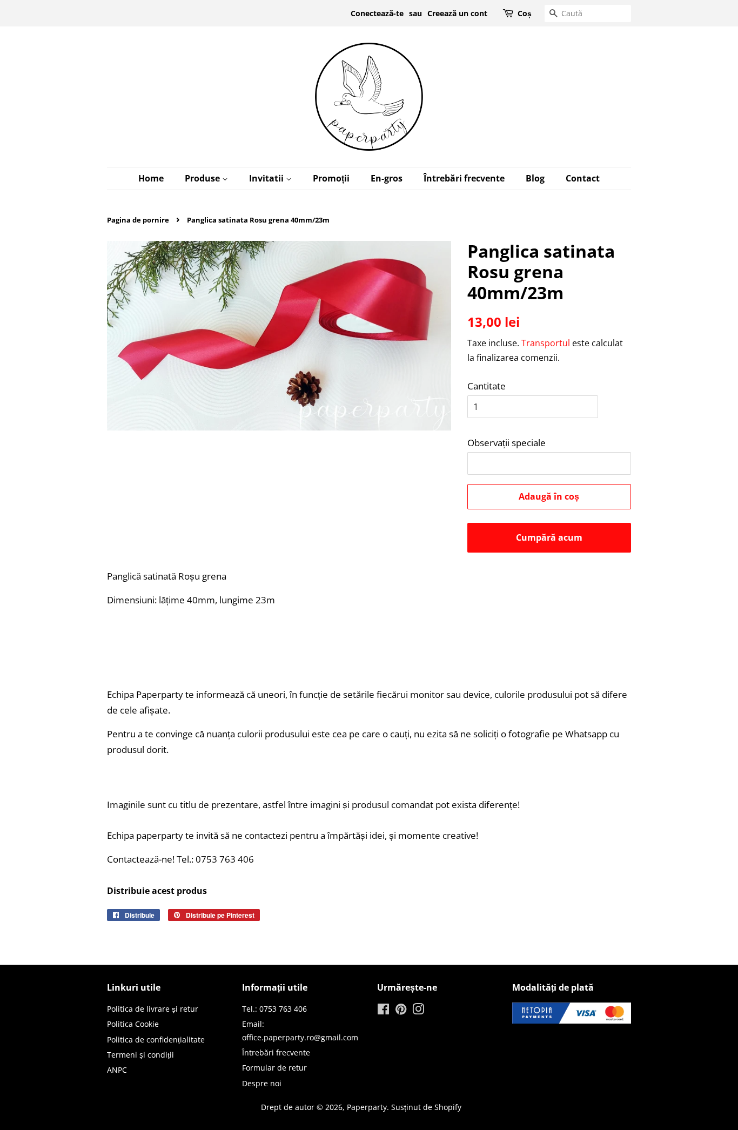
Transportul (545, 343)
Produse (203, 178)
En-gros (386, 178)
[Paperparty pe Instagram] (418, 1011)
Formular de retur (274, 1067)
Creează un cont (457, 13)
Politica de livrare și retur (152, 1009)
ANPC (117, 1070)
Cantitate (486, 386)
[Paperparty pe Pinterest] (401, 1011)
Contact (583, 178)
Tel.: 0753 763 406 (274, 1009)
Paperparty (367, 1107)
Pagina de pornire (138, 220)
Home (151, 178)
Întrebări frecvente (464, 178)
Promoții (331, 178)
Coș (525, 13)
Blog (535, 178)
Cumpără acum (549, 537)
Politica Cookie (133, 1024)
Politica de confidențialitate (156, 1039)
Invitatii (267, 178)
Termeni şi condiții (140, 1055)
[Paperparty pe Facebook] (383, 1011)
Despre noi (261, 1083)
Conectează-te (377, 13)
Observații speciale (506, 442)
